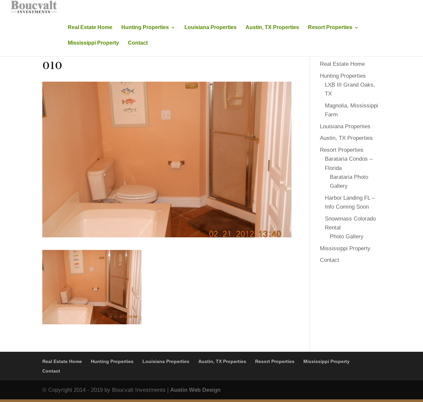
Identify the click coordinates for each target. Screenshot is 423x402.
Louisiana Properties (210, 27)
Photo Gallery (347, 236)
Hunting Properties (145, 27)
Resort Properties (330, 27)
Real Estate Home (90, 27)
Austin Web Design (195, 390)
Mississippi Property (93, 43)
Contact (138, 43)
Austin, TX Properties (272, 27)
